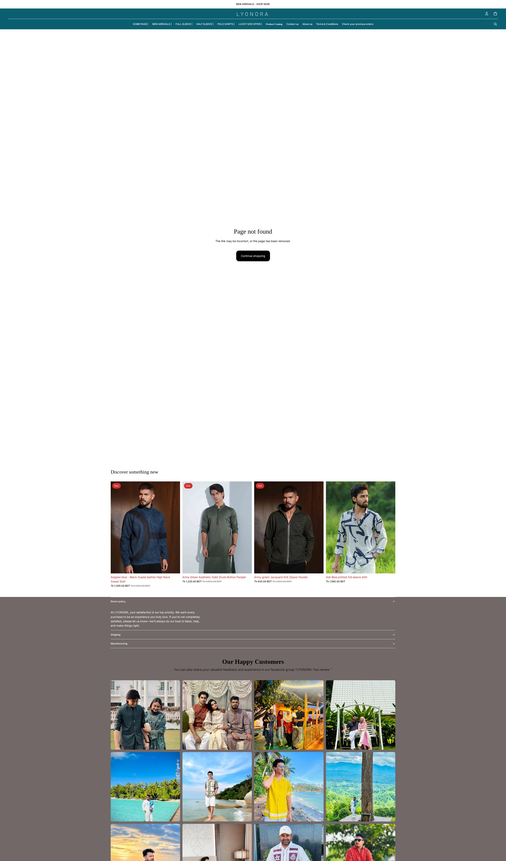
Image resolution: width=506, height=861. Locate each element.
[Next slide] (174, 527)
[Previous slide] (117, 527)
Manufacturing (119, 643)
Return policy (118, 601)
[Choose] (173, 567)
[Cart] (495, 13)
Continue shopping (253, 256)
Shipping (115, 634)
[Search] (495, 24)
